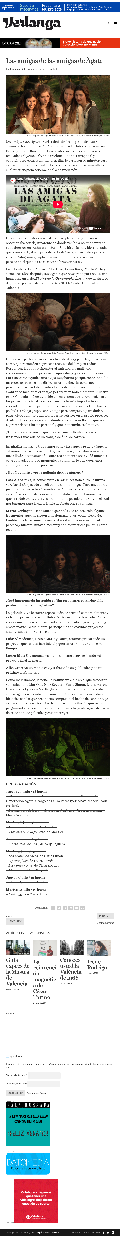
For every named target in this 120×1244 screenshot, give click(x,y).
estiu (56, 1233)
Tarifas (85, 1233)
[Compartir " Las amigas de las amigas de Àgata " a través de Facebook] (53, 908)
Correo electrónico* (17, 1075)
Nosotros (76, 1233)
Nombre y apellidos (16, 1084)
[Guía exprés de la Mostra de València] (18, 947)
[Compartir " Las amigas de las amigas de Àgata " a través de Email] (76, 908)
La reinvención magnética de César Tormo (45, 979)
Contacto (95, 1233)
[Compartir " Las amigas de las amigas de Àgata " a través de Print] (82, 908)
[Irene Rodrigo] (99, 948)
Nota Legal (37, 1233)
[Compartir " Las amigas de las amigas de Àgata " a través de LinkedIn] (65, 908)
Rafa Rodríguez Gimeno (34, 69)
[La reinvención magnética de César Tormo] (45, 948)
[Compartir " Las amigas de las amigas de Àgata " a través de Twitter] (59, 908)
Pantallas (54, 69)
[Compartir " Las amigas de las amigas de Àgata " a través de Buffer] (71, 908)
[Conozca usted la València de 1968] (72, 947)
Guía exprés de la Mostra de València (17, 972)
